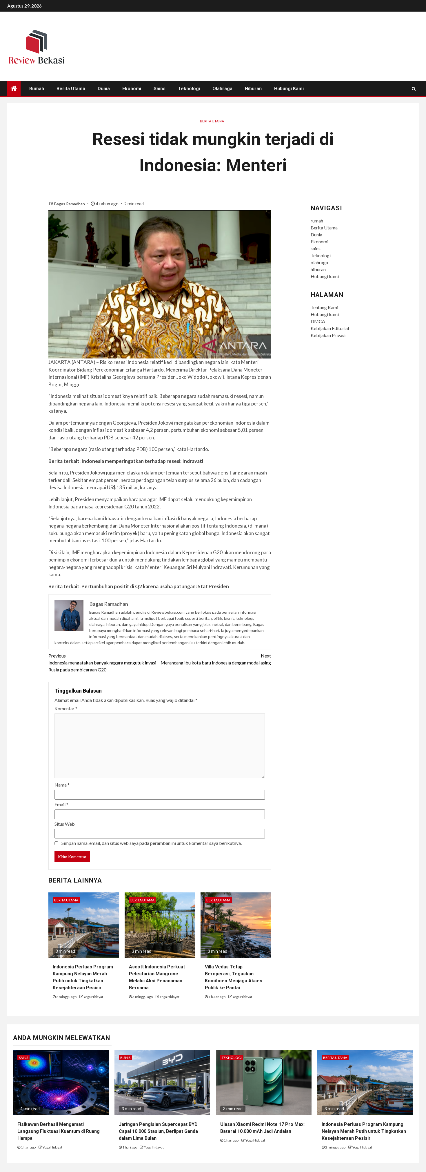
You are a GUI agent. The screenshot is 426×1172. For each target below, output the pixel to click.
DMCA (318, 321)
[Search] (413, 88)
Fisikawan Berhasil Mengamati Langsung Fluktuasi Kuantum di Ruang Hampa (58, 1131)
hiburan (253, 88)
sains (159, 88)
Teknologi (189, 88)
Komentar (65, 708)
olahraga (222, 88)
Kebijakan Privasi (328, 335)
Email (61, 804)
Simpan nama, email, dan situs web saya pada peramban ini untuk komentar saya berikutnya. (151, 843)
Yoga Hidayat (93, 997)
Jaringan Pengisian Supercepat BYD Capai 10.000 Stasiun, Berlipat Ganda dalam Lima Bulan (158, 1131)
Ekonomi (131, 88)
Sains (23, 1057)
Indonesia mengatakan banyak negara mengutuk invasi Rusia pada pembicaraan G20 (102, 662)
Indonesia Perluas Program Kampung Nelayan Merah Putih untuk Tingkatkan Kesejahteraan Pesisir (364, 1131)
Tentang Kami (324, 307)
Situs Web (64, 824)
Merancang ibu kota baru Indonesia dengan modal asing (216, 659)
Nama (62, 784)
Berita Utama (71, 88)
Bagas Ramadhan (70, 203)
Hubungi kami (289, 88)
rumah (36, 88)
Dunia (104, 88)
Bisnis (125, 1057)
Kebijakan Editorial (330, 328)
